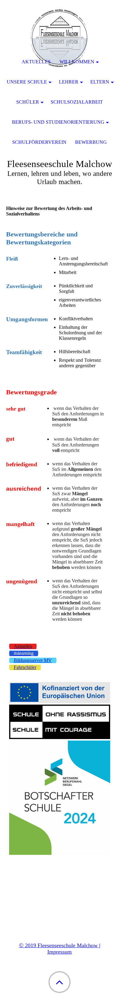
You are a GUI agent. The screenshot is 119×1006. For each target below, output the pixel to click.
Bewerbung (91, 142)
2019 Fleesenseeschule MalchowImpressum (59, 948)
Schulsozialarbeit (77, 102)
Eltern (99, 81)
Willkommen (77, 61)
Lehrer (68, 81)
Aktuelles (36, 61)
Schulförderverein (39, 142)
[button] (59, 982)
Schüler (27, 102)
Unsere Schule (27, 81)
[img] (59, 38)
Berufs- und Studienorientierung (58, 122)
